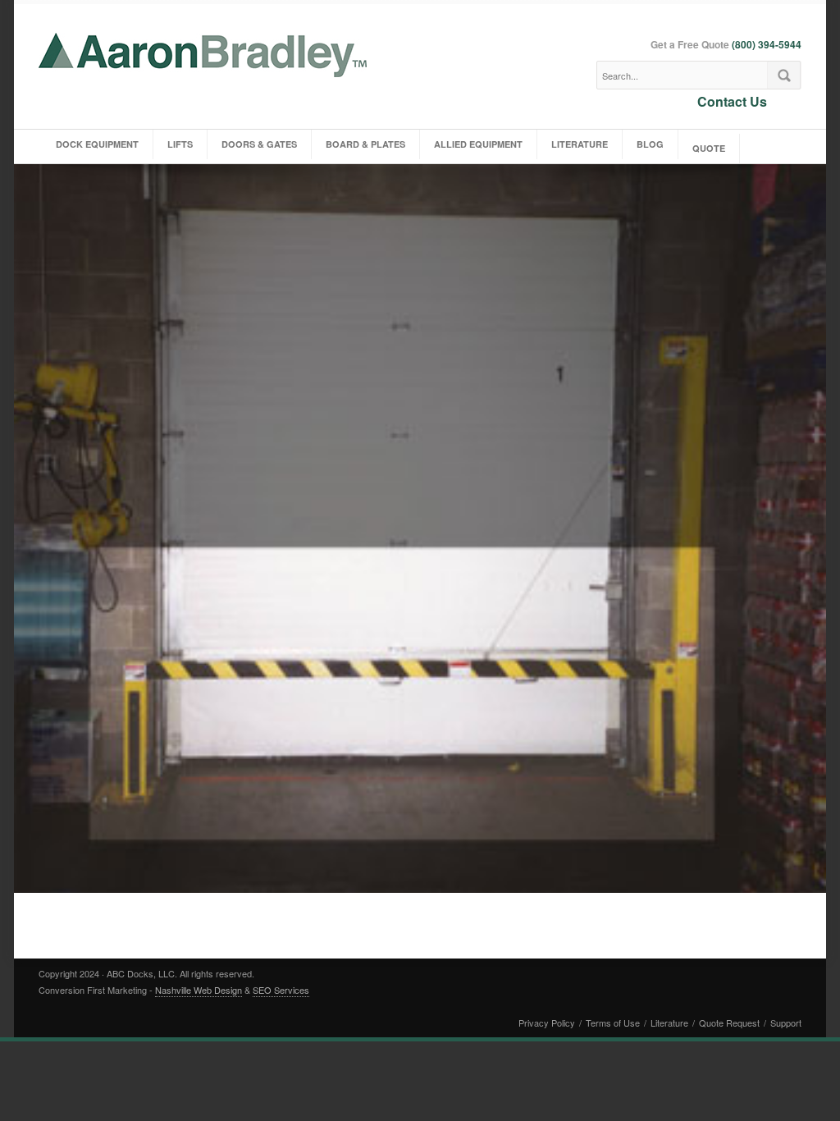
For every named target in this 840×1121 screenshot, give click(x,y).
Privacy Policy (546, 1022)
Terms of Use (613, 1022)
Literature (579, 144)
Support (785, 1022)
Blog (650, 144)
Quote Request (729, 1022)
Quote (708, 148)
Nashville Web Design (198, 989)
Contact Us (732, 101)
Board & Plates (365, 144)
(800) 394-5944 (766, 44)
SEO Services (281, 989)
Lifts (180, 144)
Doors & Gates (259, 144)
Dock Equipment (97, 144)
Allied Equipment (478, 144)
